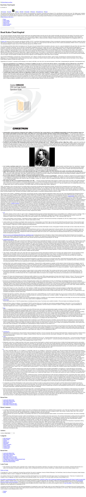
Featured (5, 440)
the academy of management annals (8, 479)
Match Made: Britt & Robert (9, 461)
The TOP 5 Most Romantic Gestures (11, 460)
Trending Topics (6, 446)
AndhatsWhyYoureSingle (8, 239)
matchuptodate (71, 196)
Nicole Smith (6, 299)
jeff (4, 212)
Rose (4, 308)
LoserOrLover (6, 331)
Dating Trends (6, 20)
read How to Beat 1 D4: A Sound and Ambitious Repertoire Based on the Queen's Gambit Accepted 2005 (62, 479)
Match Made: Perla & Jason (9, 401)
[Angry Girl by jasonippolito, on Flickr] (3, 41)
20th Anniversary (7, 438)
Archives (2, 433)
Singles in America (7, 24)
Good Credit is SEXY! (8, 402)
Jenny (4, 336)
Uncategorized (6, 448)
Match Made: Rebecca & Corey (10, 403)
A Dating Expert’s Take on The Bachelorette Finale (14, 459)
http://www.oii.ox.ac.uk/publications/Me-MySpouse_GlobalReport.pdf (18, 235)
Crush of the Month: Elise (8, 399)
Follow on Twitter (4, 470)
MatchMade (5, 443)
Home (4, 19)
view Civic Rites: (67, 483)
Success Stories (6, 21)
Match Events (6, 22)
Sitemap (5, 491)
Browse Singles (6, 25)
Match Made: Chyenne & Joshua (10, 404)
